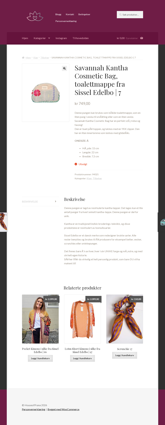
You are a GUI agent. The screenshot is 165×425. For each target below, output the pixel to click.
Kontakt (70, 14)
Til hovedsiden (81, 38)
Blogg (58, 14)
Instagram (61, 38)
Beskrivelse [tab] (30, 201)
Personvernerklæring (66, 21)
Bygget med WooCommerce (63, 409)
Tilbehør (44, 57)
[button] (64, 68)
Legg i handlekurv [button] (40, 358)
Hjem (25, 38)
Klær (35, 57)
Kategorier (40, 38)
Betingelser (84, 14)
